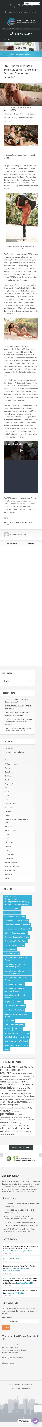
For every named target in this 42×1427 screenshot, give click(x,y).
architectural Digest (12, 908)
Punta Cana (19, 1010)
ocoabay (19, 1002)
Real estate (9, 1021)
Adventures (9, 748)
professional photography (15, 1006)
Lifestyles (32, 114)
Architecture (10, 912)
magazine (8, 1002)
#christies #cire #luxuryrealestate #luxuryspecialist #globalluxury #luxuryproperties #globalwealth (17, 900)
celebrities (8, 772)
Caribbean (9, 921)
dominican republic (19, 933)
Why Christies (23, 1045)
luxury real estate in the (14, 984)
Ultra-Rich (18, 1029)
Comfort (8, 780)
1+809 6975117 (23, 34)
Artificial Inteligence (11, 764)
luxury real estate (12, 953)
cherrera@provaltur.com (27, 12)
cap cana (21, 917)
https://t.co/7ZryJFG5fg (11, 1258)
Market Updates (10, 830)
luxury (7, 945)
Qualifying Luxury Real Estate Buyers (16, 1015)
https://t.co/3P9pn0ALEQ (24, 1283)
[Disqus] (21, 575)
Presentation (9, 842)
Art (8, 756)
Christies (8, 776)
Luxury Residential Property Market (15, 996)
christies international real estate (18, 929)
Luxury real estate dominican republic (16, 959)
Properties (8, 846)
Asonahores (9, 917)
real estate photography (14, 1025)
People (7, 838)
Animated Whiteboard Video (14, 752)
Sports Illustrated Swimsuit (16, 522)
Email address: (8, 1318)
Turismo (8, 1029)
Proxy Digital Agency (23, 1388)
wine (7, 1049)
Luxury (6, 118)
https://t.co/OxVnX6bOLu (15, 1293)
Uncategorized (10, 870)
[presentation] (1, 1155)
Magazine (12, 118)
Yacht (7, 878)
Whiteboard (23, 1041)
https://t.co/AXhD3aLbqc (11, 1251)
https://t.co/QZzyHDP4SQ (12, 1278)
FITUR (7, 796)
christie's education (12, 925)
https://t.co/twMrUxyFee (21, 1268)
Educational (9, 788)
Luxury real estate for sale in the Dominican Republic (17, 972)
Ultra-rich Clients (11, 1033)
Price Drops (11, 854)
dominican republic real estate (17, 937)
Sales (7, 850)
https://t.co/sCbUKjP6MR (11, 1271)
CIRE (6, 933)
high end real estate (19, 941)
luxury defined (18, 945)
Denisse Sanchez (19, 534)
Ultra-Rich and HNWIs (25, 118)
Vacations (7, 121)
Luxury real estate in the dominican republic (14, 989)
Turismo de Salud (11, 862)
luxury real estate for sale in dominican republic (16, 965)
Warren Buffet (10, 1041)
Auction (7, 768)
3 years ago (7, 1253)
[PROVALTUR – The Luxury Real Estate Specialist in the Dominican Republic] (21, 21)
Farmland (8, 792)
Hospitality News (11, 114)
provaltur (8, 1010)
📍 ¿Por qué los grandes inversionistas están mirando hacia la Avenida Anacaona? (18, 721)
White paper (9, 1045)
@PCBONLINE (28, 1251)
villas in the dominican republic (17, 1037)
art (19, 912)
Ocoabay (8, 834)
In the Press (23, 114)
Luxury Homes (10, 949)
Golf (6, 800)
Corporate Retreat (11, 784)
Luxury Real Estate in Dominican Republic (17, 979)
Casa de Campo (22, 921)
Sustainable (9, 858)
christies (26, 925)
